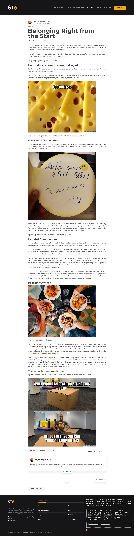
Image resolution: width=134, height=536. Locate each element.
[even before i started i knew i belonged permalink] (27, 65)
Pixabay (55, 136)
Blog (39, 515)
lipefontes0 (44, 136)
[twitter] (99, 451)
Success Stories (43, 510)
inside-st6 (43, 450)
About (70, 515)
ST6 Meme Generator (76, 136)
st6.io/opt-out (94, 519)
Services (41, 506)
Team (70, 510)
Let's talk (120, 7)
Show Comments (36, 488)
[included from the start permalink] (27, 239)
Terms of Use (48, 532)
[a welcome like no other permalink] (27, 140)
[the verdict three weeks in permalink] (27, 371)
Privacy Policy (39, 532)
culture (31, 27)
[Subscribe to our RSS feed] (48, 23)
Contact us (72, 519)
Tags (39, 519)
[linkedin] (104, 451)
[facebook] (94, 451)
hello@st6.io (13, 520)
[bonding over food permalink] (27, 282)
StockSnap (38, 340)
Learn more (109, 505)
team (52, 450)
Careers (71, 506)
